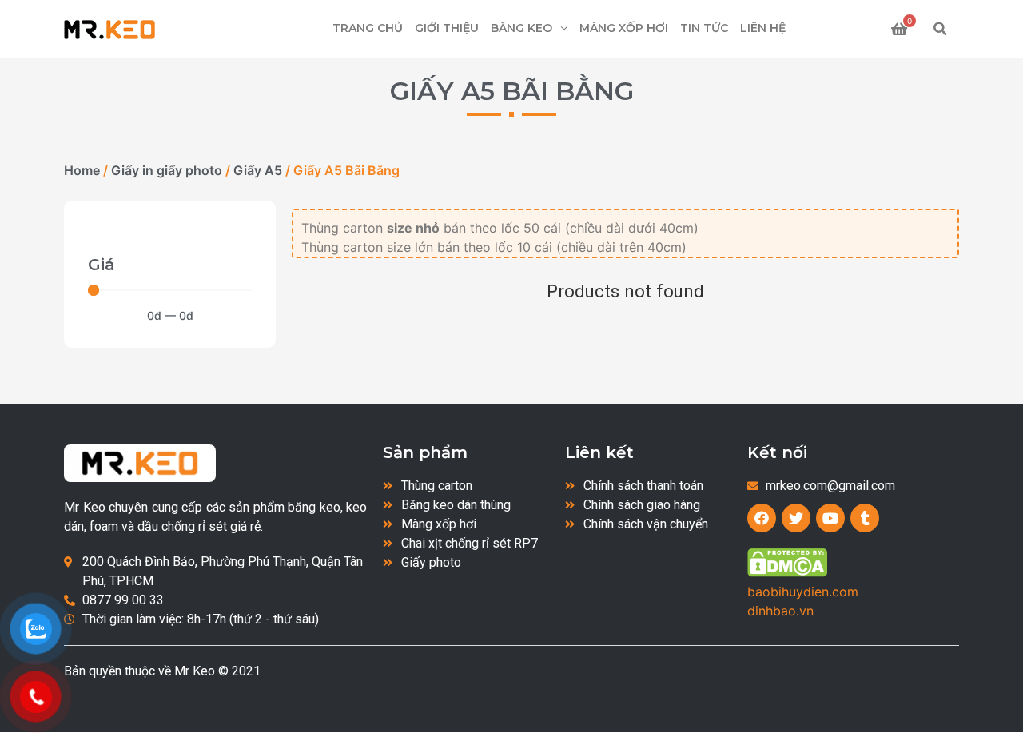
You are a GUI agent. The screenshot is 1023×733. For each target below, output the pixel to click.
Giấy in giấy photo (166, 170)
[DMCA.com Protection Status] (787, 572)
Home (82, 170)
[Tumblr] (864, 518)
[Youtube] (830, 518)
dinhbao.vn (780, 611)
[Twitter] (796, 518)
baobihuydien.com (802, 592)
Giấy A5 (257, 170)
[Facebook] (761, 518)
